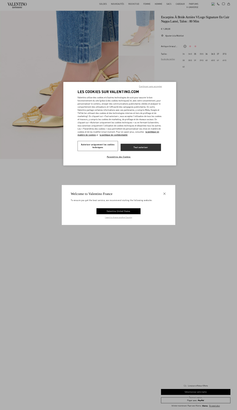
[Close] (164, 194)
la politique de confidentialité (114, 135)
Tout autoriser (141, 147)
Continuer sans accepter (150, 86)
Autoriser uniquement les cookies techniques (98, 146)
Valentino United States (118, 211)
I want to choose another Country (118, 217)
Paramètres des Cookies (119, 157)
